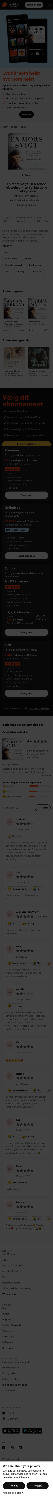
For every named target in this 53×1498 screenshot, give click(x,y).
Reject (14, 1485)
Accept (38, 1485)
